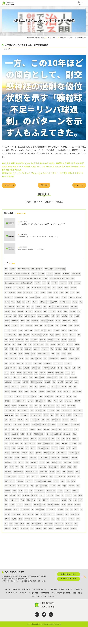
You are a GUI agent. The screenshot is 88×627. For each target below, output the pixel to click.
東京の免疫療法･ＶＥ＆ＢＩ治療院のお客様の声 (18, 283)
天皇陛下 (48, 330)
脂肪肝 (63, 467)
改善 (78, 349)
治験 (20, 316)
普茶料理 (50, 373)
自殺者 (22, 321)
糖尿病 (64, 340)
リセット (46, 519)
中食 (58, 439)
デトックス (13, 354)
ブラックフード (25, 510)
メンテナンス (67, 462)
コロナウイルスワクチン (61, 307)
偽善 (36, 406)
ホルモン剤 (33, 458)
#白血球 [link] (20, 166)
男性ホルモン (47, 363)
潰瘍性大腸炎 (38, 326)
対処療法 (24, 453)
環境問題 (70, 472)
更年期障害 (8, 510)
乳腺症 (22, 434)
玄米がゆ (52, 425)
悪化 (72, 514)
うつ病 (17, 458)
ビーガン (30, 401)
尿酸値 (43, 505)
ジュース (19, 505)
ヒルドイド (24, 429)
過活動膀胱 (8, 462)
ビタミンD (35, 476)
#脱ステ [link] (71, 173)
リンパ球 (56, 340)
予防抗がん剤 (48, 524)
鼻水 (78, 486)
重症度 (53, 344)
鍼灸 (50, 467)
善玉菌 (74, 448)
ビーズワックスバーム (11, 359)
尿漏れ (38, 486)
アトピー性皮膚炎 (10, 293)
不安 (16, 467)
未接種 (26, 392)
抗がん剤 (67, 368)
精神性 (54, 429)
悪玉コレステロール (31, 472)
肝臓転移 (24, 377)
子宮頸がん (68, 363)
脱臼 (53, 420)
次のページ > (79, 185)
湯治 (53, 519)
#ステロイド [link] (27, 173)
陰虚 (11, 443)
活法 (63, 406)
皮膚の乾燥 (19, 481)
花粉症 (77, 316)
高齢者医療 (34, 462)
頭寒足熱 (43, 321)
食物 (68, 481)
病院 (77, 359)
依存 (6, 363)
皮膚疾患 (33, 392)
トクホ (60, 491)
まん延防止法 (62, 387)
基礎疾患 (77, 401)
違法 (58, 316)
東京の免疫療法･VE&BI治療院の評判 (55, 269)
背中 (19, 495)
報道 (71, 316)
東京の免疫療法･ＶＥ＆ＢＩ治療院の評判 (62, 278)
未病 (59, 392)
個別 (42, 510)
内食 (52, 439)
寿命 (28, 288)
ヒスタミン (28, 505)
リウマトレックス (60, 476)
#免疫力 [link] (18, 169)
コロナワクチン (39, 491)
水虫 (55, 293)
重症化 (38, 401)
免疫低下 (26, 425)
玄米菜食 (7, 401)
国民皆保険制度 (53, 359)
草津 (40, 519)
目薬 (79, 368)
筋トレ (54, 387)
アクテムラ (8, 316)
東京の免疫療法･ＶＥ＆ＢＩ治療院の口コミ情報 (33, 278)
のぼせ (16, 510)
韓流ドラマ (8, 425)
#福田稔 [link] (59, 163)
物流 (31, 377)
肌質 (58, 519)
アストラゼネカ (9, 307)
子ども (22, 500)
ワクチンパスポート (43, 354)
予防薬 (33, 382)
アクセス (57, 274)
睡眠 (16, 443)
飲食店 (7, 387)
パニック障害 (19, 297)
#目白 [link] (9, 173)
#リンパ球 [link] (41, 166)
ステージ (38, 307)
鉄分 (58, 354)
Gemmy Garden (9, 415)
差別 (20, 335)
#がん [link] (34, 173)
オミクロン (17, 382)
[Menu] (84, 3)
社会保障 (58, 528)
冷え (55, 377)
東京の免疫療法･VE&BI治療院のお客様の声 (17, 274)
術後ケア (45, 500)
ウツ (63, 505)
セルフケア (66, 392)
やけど (7, 434)
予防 (66, 377)
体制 (43, 401)
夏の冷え (49, 434)
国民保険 (63, 359)
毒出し (51, 528)
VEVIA (19, 344)
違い (59, 311)
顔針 (42, 377)
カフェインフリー (36, 415)
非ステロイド (28, 293)
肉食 (45, 311)
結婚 (80, 443)
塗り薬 (20, 293)
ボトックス (50, 495)
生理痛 (13, 448)
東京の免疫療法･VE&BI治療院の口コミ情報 (30, 269)
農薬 (68, 439)
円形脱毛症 (24, 387)
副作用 (71, 283)
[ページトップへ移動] (84, 576)
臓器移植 (74, 458)
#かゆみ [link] (49, 166)
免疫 (51, 326)
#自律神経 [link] (12, 166)
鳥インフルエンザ (30, 443)
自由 (54, 382)
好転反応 (47, 382)
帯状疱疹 (44, 486)
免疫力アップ (8, 297)
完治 (33, 425)
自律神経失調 (15, 453)
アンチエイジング (44, 439)
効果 (6, 349)
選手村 (65, 335)
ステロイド (63, 283)
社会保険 (71, 359)
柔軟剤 (7, 406)
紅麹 (31, 491)
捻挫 (42, 514)
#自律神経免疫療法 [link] (48, 163)
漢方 (55, 401)
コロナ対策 (34, 340)
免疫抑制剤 (73, 377)
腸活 (68, 448)
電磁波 (74, 434)
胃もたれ (12, 420)
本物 (6, 495)
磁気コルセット (60, 396)
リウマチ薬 (8, 288)
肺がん (31, 453)
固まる (72, 349)
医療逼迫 (13, 392)
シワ (26, 491)
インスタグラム (61, 453)
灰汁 (75, 495)
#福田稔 (59, 202)
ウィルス (77, 505)
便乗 (20, 368)
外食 (63, 439)
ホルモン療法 (37, 363)
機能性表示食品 (51, 491)
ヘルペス (52, 486)
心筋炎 (71, 326)
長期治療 (52, 368)
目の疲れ (76, 462)
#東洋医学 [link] (10, 169)
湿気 (64, 472)
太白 (77, 472)
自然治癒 (19, 373)
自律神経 (27, 316)
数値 (39, 500)
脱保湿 (65, 311)
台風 (77, 514)
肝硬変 (7, 429)
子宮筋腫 (36, 434)
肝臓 (75, 387)
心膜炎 (77, 326)
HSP (6, 524)
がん (46, 326)
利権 (74, 368)
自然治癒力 (28, 349)
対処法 (57, 495)
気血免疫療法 (66, 321)
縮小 (42, 434)
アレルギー (75, 425)
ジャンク (71, 519)
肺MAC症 (54, 448)
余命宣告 (7, 344)
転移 (50, 307)
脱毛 (59, 462)
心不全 (7, 330)
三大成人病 (66, 434)
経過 (79, 311)
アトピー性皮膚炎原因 (75, 297)
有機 (32, 528)
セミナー (69, 344)
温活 (6, 467)
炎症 (76, 382)
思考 (21, 359)
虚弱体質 (27, 354)
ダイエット (29, 311)
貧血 (53, 354)
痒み (38, 297)
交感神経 (13, 330)
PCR (73, 373)
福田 (28, 476)
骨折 (43, 420)
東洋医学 (73, 288)
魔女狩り (26, 335)
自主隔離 (64, 316)
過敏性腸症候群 (18, 472)
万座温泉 (46, 429)
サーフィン (45, 349)
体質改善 (45, 368)
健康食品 (75, 491)
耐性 (28, 500)
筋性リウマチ (59, 524)
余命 (45, 307)
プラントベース (68, 429)
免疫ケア (12, 495)
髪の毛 (75, 302)
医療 (27, 462)
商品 (57, 415)
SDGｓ (76, 429)
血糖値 (64, 500)
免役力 (34, 524)
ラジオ (56, 481)
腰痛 (46, 396)
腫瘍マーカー (49, 443)
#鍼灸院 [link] (19, 163)
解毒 (80, 495)
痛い (44, 283)
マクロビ (15, 528)
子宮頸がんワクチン (10, 368)
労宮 (77, 453)
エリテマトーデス (44, 458)
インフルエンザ (38, 344)
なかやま (41, 392)
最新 (6, 354)
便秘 (33, 368)
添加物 (65, 349)
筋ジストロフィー (19, 288)
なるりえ (42, 302)
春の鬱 (38, 410)
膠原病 (64, 486)
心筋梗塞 (56, 330)
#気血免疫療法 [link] (59, 166)
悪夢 (12, 373)
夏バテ (56, 467)
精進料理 (42, 373)
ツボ (72, 293)
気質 (20, 330)
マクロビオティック (30, 519)
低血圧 (42, 495)
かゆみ (43, 293)
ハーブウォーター (49, 406)
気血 (20, 491)
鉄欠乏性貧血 (23, 406)
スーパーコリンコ (28, 514)
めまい (58, 472)
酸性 (27, 448)
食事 (75, 396)
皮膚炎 (51, 297)
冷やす (12, 505)
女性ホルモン (58, 363)
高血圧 (14, 491)
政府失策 (42, 340)
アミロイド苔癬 (51, 392)
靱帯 (48, 420)
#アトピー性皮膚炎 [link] (59, 173)
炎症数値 (71, 486)
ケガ (37, 514)
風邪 (36, 387)
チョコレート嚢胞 (23, 486)
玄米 (27, 420)
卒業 (28, 524)
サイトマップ (53, 596)
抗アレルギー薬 (77, 392)
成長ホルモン (14, 500)
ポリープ (33, 439)
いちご (52, 453)
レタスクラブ (42, 467)
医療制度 (66, 528)
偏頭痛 (7, 321)
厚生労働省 (74, 307)
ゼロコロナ (18, 396)
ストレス (24, 458)
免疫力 (60, 288)
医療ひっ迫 (61, 344)
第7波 (58, 420)
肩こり (21, 462)
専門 (11, 349)
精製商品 (73, 420)
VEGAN (67, 373)
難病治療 (77, 344)
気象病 (46, 453)
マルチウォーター (65, 302)
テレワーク (8, 377)
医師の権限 (35, 321)
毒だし (35, 302)
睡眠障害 (7, 491)
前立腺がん (20, 363)
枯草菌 (7, 514)
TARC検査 (64, 443)
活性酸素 (40, 443)
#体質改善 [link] (35, 163)
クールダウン (50, 514)
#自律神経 (49, 202)
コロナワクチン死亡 (10, 335)
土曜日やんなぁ (46, 481)
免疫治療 (62, 448)
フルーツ (36, 505)
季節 (6, 505)
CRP (59, 486)
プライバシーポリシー (11, 278)
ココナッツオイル (10, 486)
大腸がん (16, 377)
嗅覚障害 (75, 439)
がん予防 (26, 368)
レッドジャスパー (10, 410)
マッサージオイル (23, 410)
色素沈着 (44, 335)
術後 (70, 500)
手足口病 (70, 505)
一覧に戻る (44, 185)
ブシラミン (29, 481)
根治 (38, 368)
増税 (79, 335)
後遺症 (36, 293)
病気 (33, 316)
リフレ (42, 462)
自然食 (13, 311)
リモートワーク (66, 410)
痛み (6, 500)
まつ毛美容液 (43, 472)
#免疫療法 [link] (6, 163)
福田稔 (7, 302)
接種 (20, 392)
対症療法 (63, 326)
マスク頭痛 (14, 321)
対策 (30, 344)
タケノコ (68, 495)
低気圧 (7, 519)
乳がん (12, 363)
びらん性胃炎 (28, 373)
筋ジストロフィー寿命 (38, 288)
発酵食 (33, 359)
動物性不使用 (59, 373)
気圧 (67, 510)
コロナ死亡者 (19, 340)
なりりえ (34, 495)
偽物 (60, 401)
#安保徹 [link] (66, 163)
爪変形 (61, 293)
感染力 (40, 396)
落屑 (59, 429)
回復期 (50, 505)
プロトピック (78, 415)
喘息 (51, 335)
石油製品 (72, 311)
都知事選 (56, 505)
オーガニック (25, 415)
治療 (37, 420)
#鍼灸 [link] (13, 163)
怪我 (32, 420)
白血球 (39, 359)
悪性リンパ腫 (71, 476)
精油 (51, 476)
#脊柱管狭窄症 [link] (8, 176)
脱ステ (44, 297)
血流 (78, 293)
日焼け (7, 439)
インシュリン (68, 401)
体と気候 (13, 519)
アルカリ (20, 448)
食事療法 (20, 311)
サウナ (7, 448)
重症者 (7, 392)
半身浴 (17, 524)
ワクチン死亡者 (39, 330)
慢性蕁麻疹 (44, 476)
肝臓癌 (69, 467)
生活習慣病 (57, 434)
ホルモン (28, 363)
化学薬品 (65, 420)
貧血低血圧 (26, 495)
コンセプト (73, 443)
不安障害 (71, 453)
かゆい (28, 302)
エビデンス (72, 340)
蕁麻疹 (7, 453)
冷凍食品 (69, 415)
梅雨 (22, 326)
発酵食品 (38, 528)
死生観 (46, 415)
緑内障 (52, 472)
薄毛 (81, 302)
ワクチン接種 (36, 335)
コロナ (47, 448)
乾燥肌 (69, 354)
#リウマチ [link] (79, 173)
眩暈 (11, 467)
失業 (53, 316)
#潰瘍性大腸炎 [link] (30, 166)
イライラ (21, 476)
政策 (47, 344)
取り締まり (14, 387)
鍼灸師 (75, 321)
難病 (16, 349)
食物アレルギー (9, 481)
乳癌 (75, 467)
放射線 (50, 340)
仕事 (58, 410)
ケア (80, 500)
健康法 (64, 297)
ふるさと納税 (24, 528)
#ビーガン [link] (16, 173)
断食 (33, 354)
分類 (25, 344)
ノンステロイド (15, 514)
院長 (37, 510)
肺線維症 (38, 453)
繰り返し (58, 349)
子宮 (33, 500)
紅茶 (17, 415)
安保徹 (54, 462)
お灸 (51, 396)
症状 (54, 288)
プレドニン (69, 524)
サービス (34, 274)
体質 (18, 302)
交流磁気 (54, 302)
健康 (73, 481)
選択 (11, 340)
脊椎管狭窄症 (65, 458)
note (48, 302)
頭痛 (6, 420)
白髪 (31, 387)
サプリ (57, 297)
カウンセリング (51, 510)
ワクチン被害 (20, 307)
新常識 (60, 368)
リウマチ (77, 283)
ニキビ (64, 519)
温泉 (12, 429)
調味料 (26, 439)
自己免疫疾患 (55, 458)
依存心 (40, 524)
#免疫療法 (38, 202)
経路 (48, 462)
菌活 (27, 359)
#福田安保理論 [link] (72, 166)
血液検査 (39, 382)
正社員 (7, 326)
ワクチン (72, 335)
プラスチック (18, 425)
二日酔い (20, 420)
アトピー (54, 283)
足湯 (43, 410)
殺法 (58, 406)
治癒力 (49, 401)
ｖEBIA (6, 373)
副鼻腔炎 (73, 528)
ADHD (78, 519)
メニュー (41, 274)
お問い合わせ (76, 274)
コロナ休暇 (51, 410)
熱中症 (29, 434)
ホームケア (44, 425)
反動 (20, 519)
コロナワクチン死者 (43, 316)
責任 (6, 340)
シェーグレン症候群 (10, 476)
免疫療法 (12, 269)
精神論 (69, 396)
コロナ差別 (69, 382)
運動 (63, 354)
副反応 (64, 330)
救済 (28, 307)
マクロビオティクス (64, 425)
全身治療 (49, 377)
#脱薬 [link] (4, 173)
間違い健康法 (71, 406)
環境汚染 (13, 406)
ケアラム (37, 481)
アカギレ (37, 283)
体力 (20, 354)
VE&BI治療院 (66, 274)
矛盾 (27, 340)
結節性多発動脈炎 (16, 439)
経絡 (67, 293)
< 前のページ (8, 185)
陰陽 (6, 443)
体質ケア (60, 510)
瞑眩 (52, 349)
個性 (11, 524)
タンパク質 (38, 311)
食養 (62, 415)
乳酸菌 (33, 448)
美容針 (37, 377)
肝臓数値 (42, 387)
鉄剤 (31, 406)
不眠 (22, 467)
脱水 (76, 510)
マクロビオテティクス (19, 401)
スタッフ (49, 274)
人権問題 (60, 382)
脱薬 (15, 316)
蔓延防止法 (8, 382)
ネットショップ (78, 410)
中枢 (61, 377)
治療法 (66, 288)
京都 (36, 373)
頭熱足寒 (50, 321)
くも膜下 (32, 429)
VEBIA (12, 302)
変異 (14, 344)
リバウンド (27, 396)
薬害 (48, 288)
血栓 (67, 514)
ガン (32, 410)
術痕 (75, 500)
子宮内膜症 (8, 472)
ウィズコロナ (8, 396)
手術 (45, 528)
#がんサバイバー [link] (44, 173)
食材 (52, 415)
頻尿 (32, 486)
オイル (49, 293)
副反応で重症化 (73, 330)
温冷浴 (62, 481)
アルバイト (14, 326)
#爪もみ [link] (26, 163)
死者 (45, 359)
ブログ (58, 321)
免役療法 (7, 528)
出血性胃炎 (14, 434)
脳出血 (39, 429)
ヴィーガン (52, 311)
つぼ (15, 462)
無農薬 (57, 443)
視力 (70, 387)
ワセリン (36, 349)
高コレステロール (31, 467)
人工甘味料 (60, 514)
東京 (6, 269)
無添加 (7, 311)
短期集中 (57, 335)
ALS (28, 321)
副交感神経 (29, 326)
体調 (22, 524)
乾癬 (34, 396)
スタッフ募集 (28, 330)
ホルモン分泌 (8, 458)
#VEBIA (28, 202)
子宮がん (40, 448)
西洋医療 (32, 297)
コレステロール (55, 500)
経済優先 (25, 382)
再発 (57, 326)
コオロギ (67, 491)
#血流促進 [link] (74, 163)
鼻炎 (76, 524)
